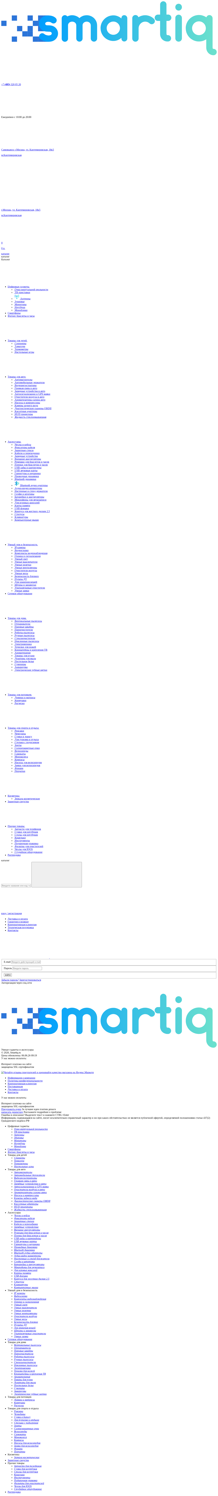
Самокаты (20, 753)
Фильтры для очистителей (28, 846)
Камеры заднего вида (26, 405)
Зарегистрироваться (30, 980)
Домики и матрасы (24, 697)
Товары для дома (17, 618)
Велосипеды (21, 751)
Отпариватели (22, 624)
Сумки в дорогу (23, 736)
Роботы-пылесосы (24, 632)
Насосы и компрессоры (27, 402)
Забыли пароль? (10, 980)
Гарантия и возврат (18, 921)
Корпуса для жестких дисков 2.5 (32, 511)
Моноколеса (21, 756)
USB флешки (21, 508)
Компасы (19, 759)
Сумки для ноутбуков (26, 832)
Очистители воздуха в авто (29, 397)
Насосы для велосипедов (28, 762)
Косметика (14, 795)
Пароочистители (23, 629)
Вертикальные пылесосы (28, 621)
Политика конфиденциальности (25, 1080)
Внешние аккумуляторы (27, 459)
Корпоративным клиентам (22, 924)
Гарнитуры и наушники (27, 473)
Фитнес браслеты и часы (21, 316)
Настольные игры (24, 352)
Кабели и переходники (27, 453)
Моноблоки (20, 310)
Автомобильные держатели (29, 382)
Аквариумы (21, 667)
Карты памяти (22, 505)
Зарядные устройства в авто (29, 391)
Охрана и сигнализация (27, 556)
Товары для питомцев (20, 694)
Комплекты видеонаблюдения (30, 553)
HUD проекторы (23, 414)
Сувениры (20, 664)
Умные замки (21, 590)
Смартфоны (14, 313)
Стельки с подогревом (26, 742)
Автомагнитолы (23, 379)
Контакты (13, 930)
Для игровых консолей (27, 502)
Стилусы (19, 514)
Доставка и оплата (18, 918)
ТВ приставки (22, 292)
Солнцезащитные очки (27, 748)
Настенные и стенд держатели (31, 491)
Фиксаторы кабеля (24, 447)
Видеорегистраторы (25, 385)
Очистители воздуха (25, 570)
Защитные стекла (24, 450)
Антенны (25, 298)
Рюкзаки (19, 730)
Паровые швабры (24, 626)
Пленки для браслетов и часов (31, 464)
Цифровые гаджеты (19, 286)
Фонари (18, 768)
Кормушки (20, 700)
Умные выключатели (26, 561)
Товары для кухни (24, 655)
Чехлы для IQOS (23, 849)
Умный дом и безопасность (23, 544)
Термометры (21, 349)
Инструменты (22, 840)
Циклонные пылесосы (26, 641)
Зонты (18, 745)
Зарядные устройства (26, 456)
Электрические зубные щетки (30, 670)
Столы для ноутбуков (26, 834)
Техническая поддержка (21, 927)
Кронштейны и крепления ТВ (30, 649)
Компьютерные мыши (26, 520)
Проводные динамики (26, 476)
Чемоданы (20, 733)
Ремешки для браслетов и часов (31, 461)
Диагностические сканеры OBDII (32, 408)
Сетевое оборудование (20, 593)
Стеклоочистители (24, 638)
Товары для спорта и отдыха (23, 728)
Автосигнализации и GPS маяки (32, 394)
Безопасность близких (26, 576)
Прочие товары (16, 826)
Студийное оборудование (28, 852)
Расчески (19, 703)
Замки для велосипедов (27, 765)
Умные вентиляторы (25, 567)
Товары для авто (17, 376)
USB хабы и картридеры (27, 467)
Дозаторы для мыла (25, 658)
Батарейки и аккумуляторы (29, 497)
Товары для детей (17, 340)
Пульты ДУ (20, 579)
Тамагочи (19, 346)
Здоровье (19, 301)
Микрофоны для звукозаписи (30, 499)
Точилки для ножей (25, 647)
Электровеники (23, 644)
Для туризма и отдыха (26, 739)
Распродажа (14, 855)
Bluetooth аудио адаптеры (34, 485)
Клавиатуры (21, 517)
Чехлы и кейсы (22, 444)
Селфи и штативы (24, 494)
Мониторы (20, 304)
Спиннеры (20, 343)
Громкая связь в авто (25, 388)
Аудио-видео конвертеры (28, 488)
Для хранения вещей (25, 582)
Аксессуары (14, 441)
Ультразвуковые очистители (29, 587)
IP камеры (20, 547)
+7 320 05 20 (11, 84)
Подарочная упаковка (26, 843)
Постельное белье (24, 661)
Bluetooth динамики (25, 479)
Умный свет (21, 559)
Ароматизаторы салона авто (29, 399)
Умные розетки (22, 564)
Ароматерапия (22, 652)
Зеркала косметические (27, 798)
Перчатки (19, 771)
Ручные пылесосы (24, 635)
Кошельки (20, 837)
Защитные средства (18, 801)
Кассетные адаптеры (25, 411)
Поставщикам (15, 1086)
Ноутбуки (19, 307)
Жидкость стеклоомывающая (30, 417)
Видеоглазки (21, 550)
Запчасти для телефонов (27, 829)
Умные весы (21, 573)
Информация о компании (21, 1077)
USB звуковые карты (26, 470)
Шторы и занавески (25, 585)
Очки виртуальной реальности (31, 289)
